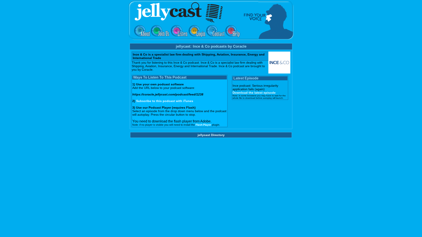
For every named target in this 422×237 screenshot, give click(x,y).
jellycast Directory (211, 135)
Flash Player (203, 124)
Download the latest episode (254, 92)
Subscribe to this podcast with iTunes (164, 101)
